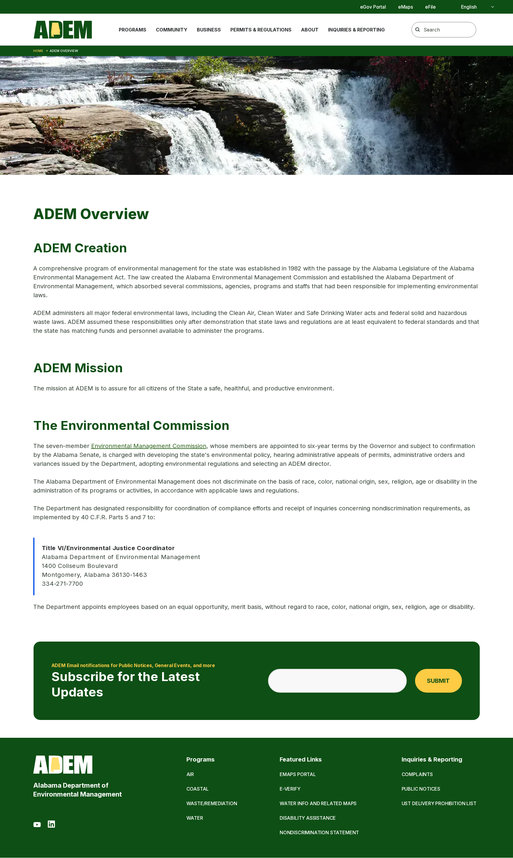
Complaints (417, 774)
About (310, 30)
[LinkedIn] (51, 825)
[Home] (62, 30)
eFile (430, 7)
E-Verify (290, 789)
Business (209, 30)
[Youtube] (37, 825)
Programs (132, 30)
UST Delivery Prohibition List (439, 803)
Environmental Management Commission (148, 445)
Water (194, 818)
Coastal (197, 789)
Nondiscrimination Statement (319, 832)
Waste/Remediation (211, 803)
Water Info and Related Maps (318, 803)
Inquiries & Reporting (356, 30)
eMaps (405, 7)
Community (171, 30)
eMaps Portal (298, 774)
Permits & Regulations (261, 30)
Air (190, 774)
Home (38, 51)
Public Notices (421, 789)
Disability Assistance (308, 818)
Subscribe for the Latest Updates (133, 680)
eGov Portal (373, 7)
